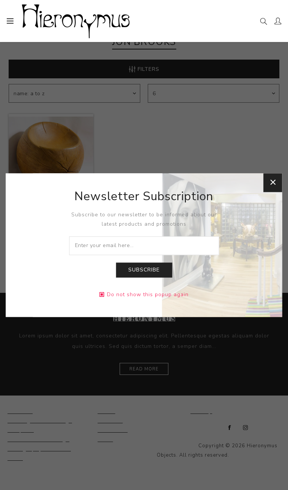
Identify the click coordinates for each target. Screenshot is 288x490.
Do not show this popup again (148, 294)
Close (273, 182)
